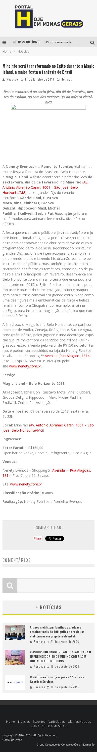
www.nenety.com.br (25, 366)
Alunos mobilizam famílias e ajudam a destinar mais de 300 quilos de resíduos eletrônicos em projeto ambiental (57, 631)
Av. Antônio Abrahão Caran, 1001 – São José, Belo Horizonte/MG (45, 187)
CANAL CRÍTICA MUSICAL (48, 726)
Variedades (56, 722)
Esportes (39, 722)
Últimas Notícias (79, 722)
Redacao (12, 79)
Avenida (59, 470)
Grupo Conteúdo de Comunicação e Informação (66, 744)
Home (6, 51)
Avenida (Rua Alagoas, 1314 (67, 355)
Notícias (66, 79)
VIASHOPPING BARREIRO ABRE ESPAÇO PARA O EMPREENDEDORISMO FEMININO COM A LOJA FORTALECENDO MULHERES (60, 656)
